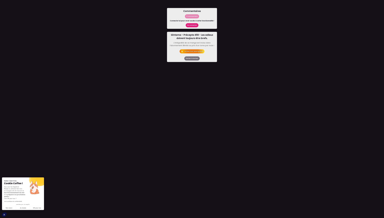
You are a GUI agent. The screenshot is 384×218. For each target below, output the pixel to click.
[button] (4, 214)
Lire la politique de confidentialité (13, 201)
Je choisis (23, 208)
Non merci (9, 208)
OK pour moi (37, 208)
